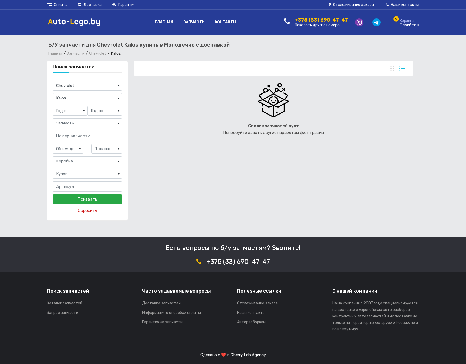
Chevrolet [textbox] (65, 85)
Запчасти (194, 22)
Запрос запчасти (62, 312)
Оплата (60, 4)
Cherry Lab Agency (248, 354)
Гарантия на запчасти (162, 322)
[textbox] (70, 111)
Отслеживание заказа (353, 4)
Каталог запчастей (64, 303)
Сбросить (87, 210)
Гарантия (126, 4)
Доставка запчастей (161, 303)
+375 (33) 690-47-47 (238, 261)
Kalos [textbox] (61, 98)
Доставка (92, 4)
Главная (164, 22)
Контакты (225, 22)
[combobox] (87, 86)
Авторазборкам (251, 322)
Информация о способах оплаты (171, 312)
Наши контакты (404, 4)
